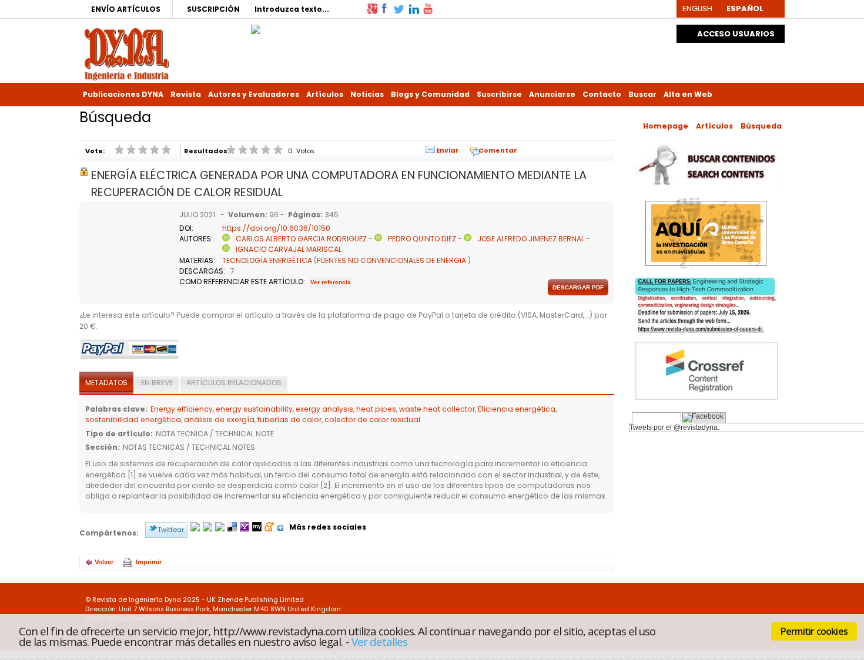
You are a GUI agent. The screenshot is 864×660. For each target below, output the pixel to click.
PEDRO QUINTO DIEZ (422, 239)
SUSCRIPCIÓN (213, 9)
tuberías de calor (289, 420)
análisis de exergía (219, 420)
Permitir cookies (814, 631)
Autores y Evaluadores (253, 94)
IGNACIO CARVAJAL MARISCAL (288, 249)
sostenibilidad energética (133, 420)
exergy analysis (324, 409)
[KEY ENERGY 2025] (255, 26)
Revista (185, 94)
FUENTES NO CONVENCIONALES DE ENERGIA (391, 260)
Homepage (665, 126)
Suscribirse (499, 94)
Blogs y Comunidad (430, 94)
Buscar (642, 94)
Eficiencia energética (516, 409)
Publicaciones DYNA (123, 94)
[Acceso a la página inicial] (126, 53)
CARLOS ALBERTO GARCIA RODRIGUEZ (301, 239)
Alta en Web (688, 94)
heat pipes (376, 409)
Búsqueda (761, 126)
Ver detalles (379, 641)
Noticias (367, 94)
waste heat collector (437, 409)
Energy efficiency (181, 409)
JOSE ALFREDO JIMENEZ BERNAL (530, 239)
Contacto (601, 94)
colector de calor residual (372, 420)
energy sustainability (254, 409)
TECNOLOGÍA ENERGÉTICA (267, 260)
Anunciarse (552, 94)
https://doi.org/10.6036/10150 (276, 228)
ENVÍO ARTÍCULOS (125, 9)
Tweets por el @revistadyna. (674, 427)
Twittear (171, 529)
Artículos (324, 94)
